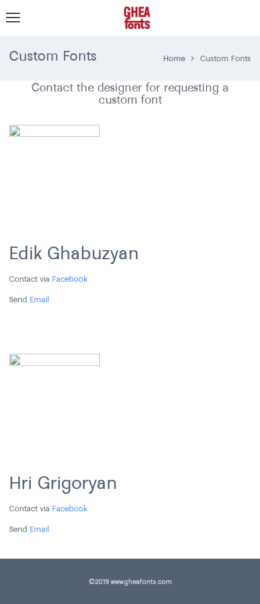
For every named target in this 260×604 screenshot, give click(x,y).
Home (174, 58)
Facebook (70, 278)
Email (39, 299)
